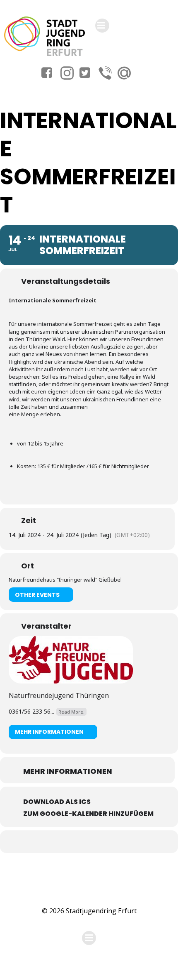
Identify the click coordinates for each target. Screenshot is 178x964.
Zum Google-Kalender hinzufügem (88, 813)
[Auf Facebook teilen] (79, 841)
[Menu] (102, 26)
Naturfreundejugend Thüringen (59, 695)
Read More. (71, 712)
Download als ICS (57, 801)
